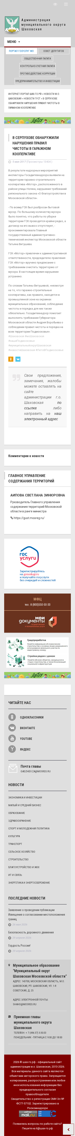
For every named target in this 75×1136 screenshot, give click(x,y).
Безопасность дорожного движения (31, 932)
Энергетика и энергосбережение (29, 882)
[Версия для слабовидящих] (55, 4)
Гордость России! (19, 945)
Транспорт (15, 844)
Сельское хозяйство (21, 851)
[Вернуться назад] (68, 1129)
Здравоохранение (19, 820)
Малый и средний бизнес (24, 805)
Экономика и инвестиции (25, 797)
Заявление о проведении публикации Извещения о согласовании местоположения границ (36, 914)
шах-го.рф (29, 1062)
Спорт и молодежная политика (28, 828)
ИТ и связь (15, 874)
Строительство (18, 859)
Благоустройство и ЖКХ (23, 867)
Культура (14, 836)
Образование (16, 813)
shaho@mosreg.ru (24, 1004)
